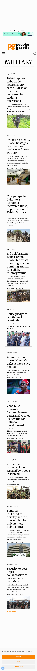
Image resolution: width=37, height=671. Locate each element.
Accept (18, 657)
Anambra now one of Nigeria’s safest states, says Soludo (18, 361)
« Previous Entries (10, 611)
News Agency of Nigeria (15, 114)
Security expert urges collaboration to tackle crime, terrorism (17, 575)
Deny (18, 662)
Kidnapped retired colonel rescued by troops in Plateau (18, 469)
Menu (12, 54)
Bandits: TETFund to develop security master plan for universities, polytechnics (17, 518)
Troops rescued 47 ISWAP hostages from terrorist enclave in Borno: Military (18, 146)
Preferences (18, 667)
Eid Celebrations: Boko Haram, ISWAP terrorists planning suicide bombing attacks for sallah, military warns (18, 263)
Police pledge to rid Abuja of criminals (17, 317)
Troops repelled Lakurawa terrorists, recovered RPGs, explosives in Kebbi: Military (17, 204)
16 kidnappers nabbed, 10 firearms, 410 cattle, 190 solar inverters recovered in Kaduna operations (17, 90)
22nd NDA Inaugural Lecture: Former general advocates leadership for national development (18, 415)
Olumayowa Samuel (13, 485)
